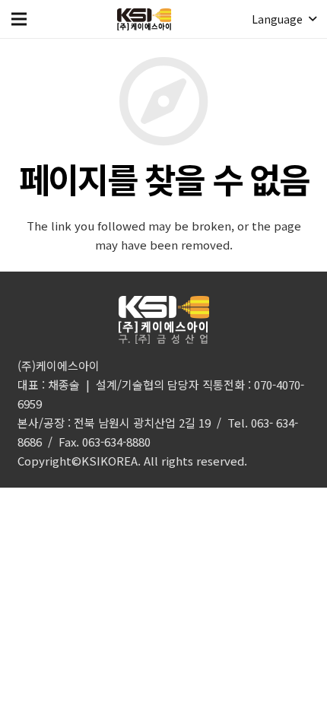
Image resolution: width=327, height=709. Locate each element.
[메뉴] (19, 19)
